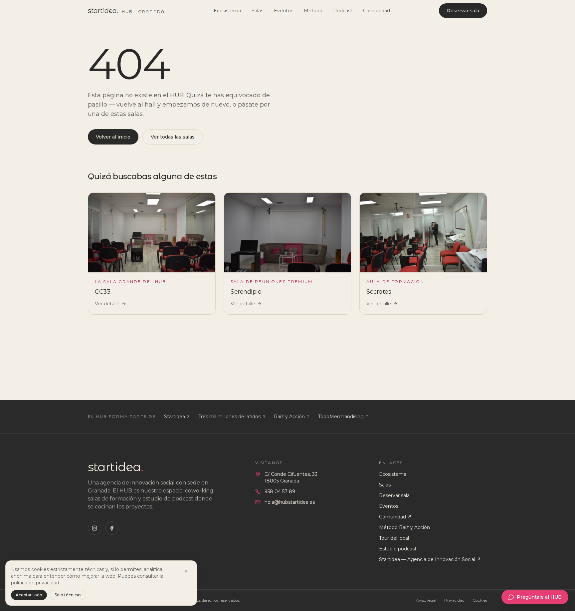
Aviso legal (426, 600)
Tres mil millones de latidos (229, 417)
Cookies (480, 600)
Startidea (174, 417)
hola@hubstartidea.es (290, 502)
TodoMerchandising (341, 417)
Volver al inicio (113, 137)
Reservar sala (463, 11)
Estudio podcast (398, 549)
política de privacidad (35, 583)
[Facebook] (111, 528)
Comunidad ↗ (395, 517)
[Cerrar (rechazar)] (186, 571)
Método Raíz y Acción (404, 527)
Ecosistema (227, 11)
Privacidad (454, 600)
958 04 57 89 (280, 491)
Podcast (342, 11)
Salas (257, 11)
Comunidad (376, 11)
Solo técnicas (68, 594)
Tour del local (394, 538)
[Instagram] (94, 528)
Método (313, 11)
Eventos (283, 11)
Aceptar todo (29, 594)
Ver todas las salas (173, 137)
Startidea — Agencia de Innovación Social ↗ (430, 559)
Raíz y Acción (289, 417)
